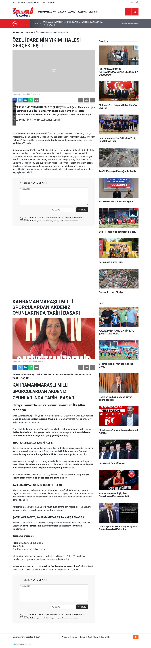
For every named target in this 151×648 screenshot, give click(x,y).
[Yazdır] (36, 100)
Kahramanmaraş (47, 12)
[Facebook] (15, 100)
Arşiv (43, 2)
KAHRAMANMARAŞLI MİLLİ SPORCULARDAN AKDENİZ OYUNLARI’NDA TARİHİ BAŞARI (73, 23)
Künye (74, 637)
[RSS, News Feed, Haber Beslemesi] (135, 637)
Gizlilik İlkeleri (93, 637)
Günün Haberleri (33, 2)
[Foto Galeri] (137, 2)
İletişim (82, 637)
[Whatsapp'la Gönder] (30, 100)
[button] (80, 100)
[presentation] (21, 23)
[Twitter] (20, 100)
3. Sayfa (62, 12)
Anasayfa (19, 32)
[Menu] (128, 12)
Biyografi (94, 12)
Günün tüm (130, 23)
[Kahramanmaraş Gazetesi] (23, 12)
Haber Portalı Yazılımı (24, 644)
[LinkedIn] (25, 100)
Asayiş (71, 12)
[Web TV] (131, 2)
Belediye (82, 12)
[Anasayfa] (14, 2)
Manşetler (21, 2)
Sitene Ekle (51, 2)
